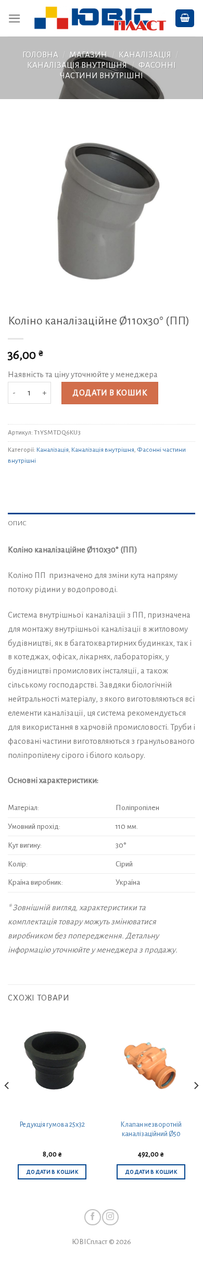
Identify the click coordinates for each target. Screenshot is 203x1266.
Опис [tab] (17, 523)
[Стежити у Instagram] (110, 1217)
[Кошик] (185, 18)
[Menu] (14, 18)
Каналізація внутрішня (77, 65)
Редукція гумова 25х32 (52, 1124)
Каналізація (145, 55)
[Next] (196, 1106)
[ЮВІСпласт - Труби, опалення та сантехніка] (100, 18)
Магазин (88, 55)
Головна (40, 55)
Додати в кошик (109, 393)
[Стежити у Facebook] (92, 1217)
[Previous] (7, 1106)
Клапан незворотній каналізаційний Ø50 (151, 1129)
